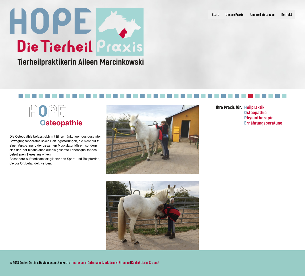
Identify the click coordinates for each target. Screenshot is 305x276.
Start (215, 14)
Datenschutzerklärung (102, 262)
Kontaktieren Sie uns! (145, 262)
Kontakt (286, 14)
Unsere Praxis (235, 14)
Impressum (79, 262)
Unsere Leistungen (262, 14)
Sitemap (124, 262)
